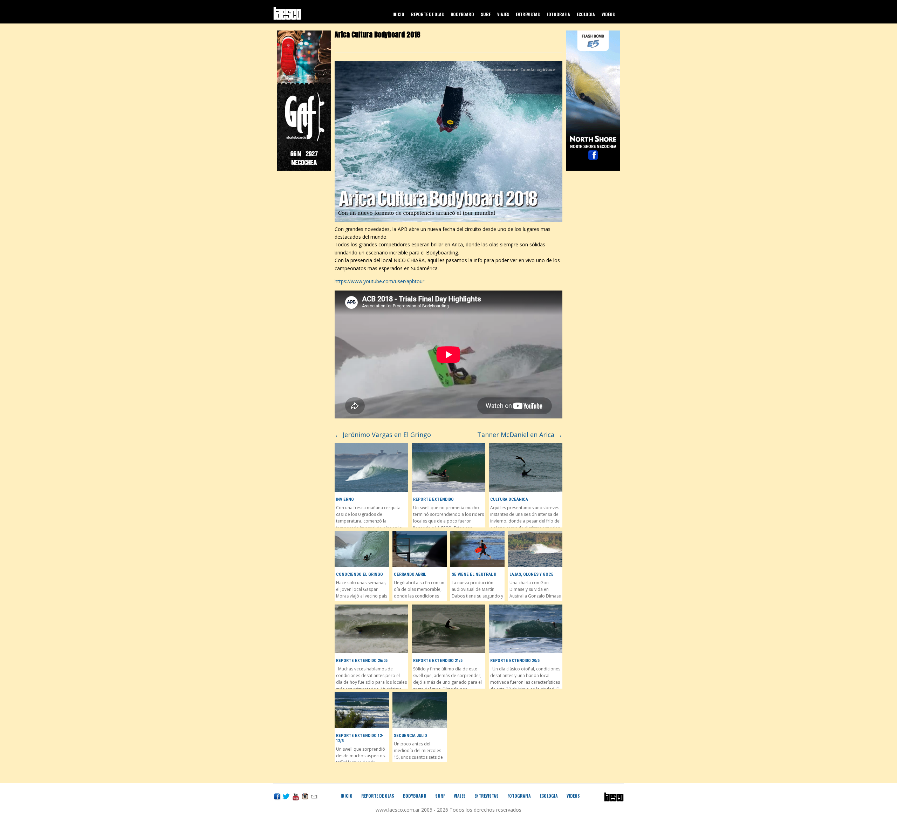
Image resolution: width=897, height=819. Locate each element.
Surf (486, 14)
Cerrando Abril (410, 574)
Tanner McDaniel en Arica (519, 434)
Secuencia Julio (410, 735)
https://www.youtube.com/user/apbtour (379, 281)
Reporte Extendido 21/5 (438, 660)
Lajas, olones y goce (531, 574)
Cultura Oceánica (509, 499)
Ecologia (586, 14)
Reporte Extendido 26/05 (362, 660)
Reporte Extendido (433, 499)
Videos (608, 14)
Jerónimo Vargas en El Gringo (383, 434)
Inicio (398, 14)
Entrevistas (528, 14)
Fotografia (558, 14)
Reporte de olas (427, 14)
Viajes (503, 14)
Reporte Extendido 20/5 (515, 660)
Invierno (345, 499)
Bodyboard (462, 14)
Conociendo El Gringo (359, 574)
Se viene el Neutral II (474, 574)
